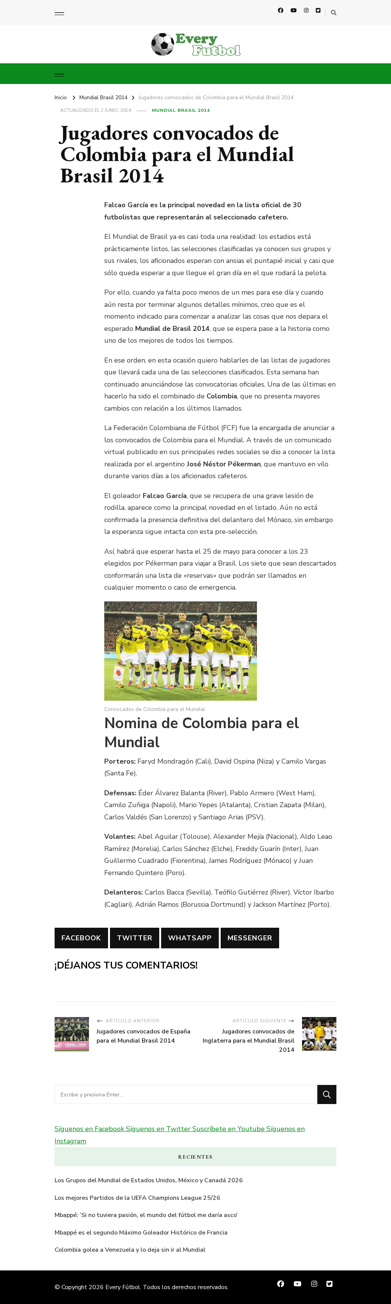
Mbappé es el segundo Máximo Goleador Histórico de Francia (141, 1232)
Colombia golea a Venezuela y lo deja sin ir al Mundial (130, 1250)
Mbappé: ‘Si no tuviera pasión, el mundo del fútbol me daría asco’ (146, 1215)
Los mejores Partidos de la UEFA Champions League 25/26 (137, 1198)
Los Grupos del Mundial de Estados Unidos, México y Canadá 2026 (149, 1180)
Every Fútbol (122, 1287)
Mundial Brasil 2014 (181, 110)
